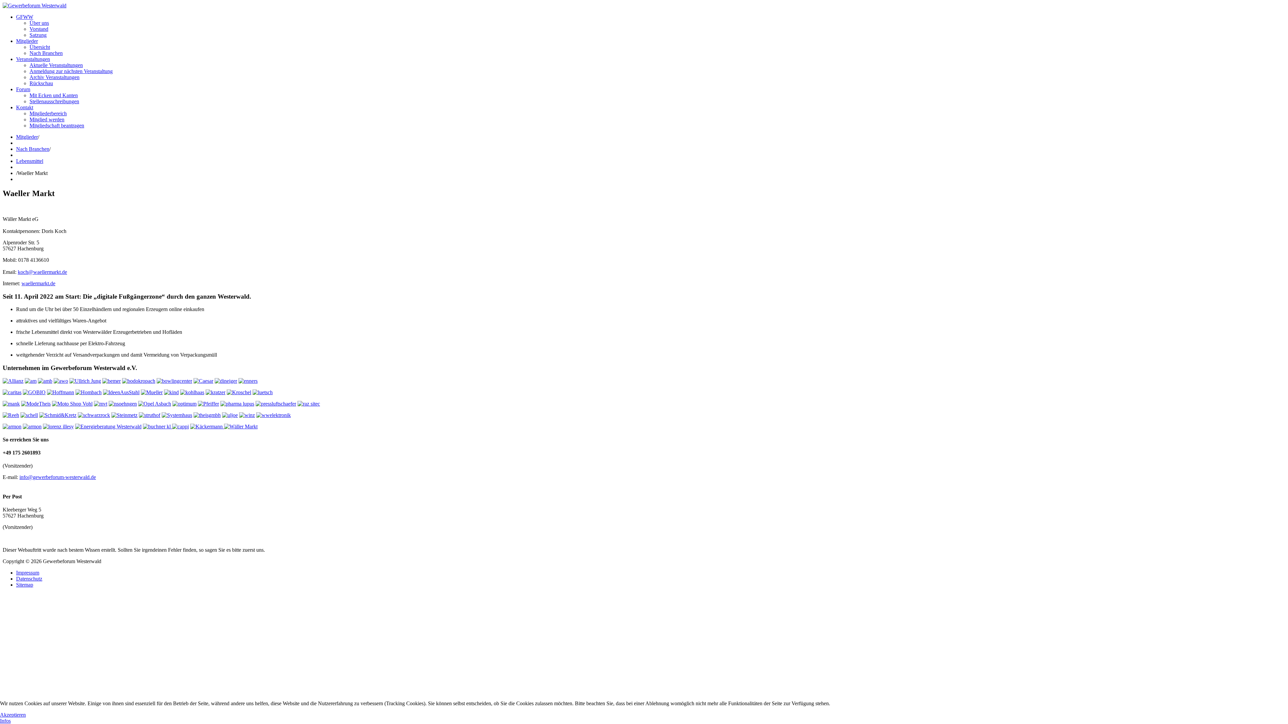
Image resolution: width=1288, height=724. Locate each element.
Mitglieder (27, 41)
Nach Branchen (46, 53)
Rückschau (41, 83)
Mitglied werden (47, 119)
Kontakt (24, 107)
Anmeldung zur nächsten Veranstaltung (71, 71)
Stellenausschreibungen (54, 101)
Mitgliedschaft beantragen (57, 125)
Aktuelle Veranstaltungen (56, 65)
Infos (5, 721)
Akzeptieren (13, 715)
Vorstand (39, 29)
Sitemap (24, 585)
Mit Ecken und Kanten (54, 95)
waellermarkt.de (38, 283)
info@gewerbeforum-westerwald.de (57, 477)
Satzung (38, 35)
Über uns (39, 23)
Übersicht (40, 47)
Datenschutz (29, 579)
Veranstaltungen (33, 59)
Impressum (27, 573)
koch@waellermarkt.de (42, 272)
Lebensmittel (29, 161)
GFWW (24, 17)
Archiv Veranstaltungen (54, 77)
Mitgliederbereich (48, 113)
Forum (23, 89)
